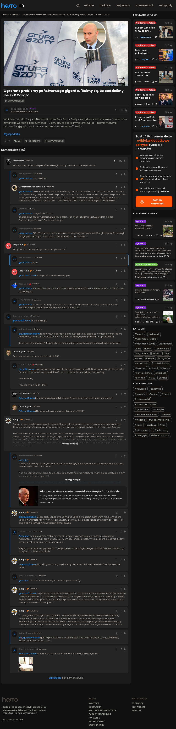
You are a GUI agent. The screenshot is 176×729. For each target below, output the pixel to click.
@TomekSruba (27, 398)
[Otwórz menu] (115, 110)
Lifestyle (149, 358)
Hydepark (154, 334)
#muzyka (158, 409)
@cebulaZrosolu (28, 275)
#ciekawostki (142, 399)
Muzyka (157, 353)
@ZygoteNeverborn (29, 333)
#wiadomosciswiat (159, 419)
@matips (24, 460)
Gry (167, 353)
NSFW (152, 377)
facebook (138, 703)
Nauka (138, 358)
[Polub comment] (125, 161)
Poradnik (94, 717)
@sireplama (25, 262)
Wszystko (140, 334)
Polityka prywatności (102, 710)
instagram (138, 706)
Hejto (5, 15)
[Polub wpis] (126, 110)
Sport (138, 348)
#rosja (165, 394)
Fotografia (164, 358)
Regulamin (95, 706)
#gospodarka (12, 134)
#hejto (138, 425)
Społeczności (144, 5)
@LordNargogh (27, 369)
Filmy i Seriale (142, 353)
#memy (165, 414)
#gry (162, 425)
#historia (140, 419)
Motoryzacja (141, 363)
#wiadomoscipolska (146, 414)
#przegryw (141, 435)
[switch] (21, 5)
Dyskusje (105, 5)
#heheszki (140, 388)
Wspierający (96, 725)
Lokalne (163, 377)
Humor (148, 348)
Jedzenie (165, 368)
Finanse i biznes (143, 372)
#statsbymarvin (160, 435)
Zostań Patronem (157, 201)
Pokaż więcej (70, 443)
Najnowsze (123, 5)
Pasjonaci (140, 377)
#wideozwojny (143, 430)
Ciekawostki (165, 343)
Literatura (140, 368)
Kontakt (94, 703)
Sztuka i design (160, 363)
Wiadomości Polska (145, 338)
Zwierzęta (160, 372)
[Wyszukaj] (78, 5)
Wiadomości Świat (145, 343)
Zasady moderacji (100, 714)
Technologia (162, 348)
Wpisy (15, 15)
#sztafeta (160, 430)
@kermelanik (25, 178)
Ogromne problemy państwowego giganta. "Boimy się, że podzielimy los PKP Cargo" (66, 15)
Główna (89, 5)
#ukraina (140, 394)
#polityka (155, 388)
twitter (136, 710)
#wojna (153, 394)
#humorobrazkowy (145, 404)
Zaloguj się (165, 5)
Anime (152, 368)
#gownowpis (142, 409)
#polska (151, 425)
